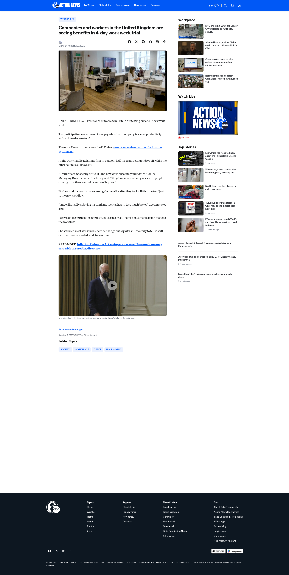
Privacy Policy (51, 562)
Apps (89, 531)
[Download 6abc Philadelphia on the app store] (218, 551)
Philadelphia (105, 5)
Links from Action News (175, 531)
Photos (90, 526)
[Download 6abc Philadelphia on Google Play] (235, 551)
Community (220, 536)
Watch (90, 521)
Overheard (168, 526)
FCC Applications (183, 562)
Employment (220, 531)
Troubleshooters (171, 512)
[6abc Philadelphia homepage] (66, 5)
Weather (91, 512)
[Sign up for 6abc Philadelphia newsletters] (71, 551)
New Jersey (140, 5)
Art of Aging (169, 536)
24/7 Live (89, 5)
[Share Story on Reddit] (143, 41)
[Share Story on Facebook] (129, 41)
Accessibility (220, 526)
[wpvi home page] (53, 507)
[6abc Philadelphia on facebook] (49, 551)
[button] (48, 5)
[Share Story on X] (136, 41)
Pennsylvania (122, 5)
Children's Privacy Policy (88, 562)
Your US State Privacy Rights (112, 562)
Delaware (155, 5)
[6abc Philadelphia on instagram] (64, 551)
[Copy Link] (164, 41)
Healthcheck (169, 521)
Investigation (169, 507)
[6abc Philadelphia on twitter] (57, 551)
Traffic (90, 517)
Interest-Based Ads (146, 562)
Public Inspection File (164, 562)
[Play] (208, 118)
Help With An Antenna (225, 541)
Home (90, 507)
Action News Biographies (226, 512)
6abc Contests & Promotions (228, 517)
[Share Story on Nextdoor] (150, 41)
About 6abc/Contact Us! (226, 507)
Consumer (168, 517)
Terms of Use (131, 562)
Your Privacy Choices (68, 562)
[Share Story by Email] (157, 41)
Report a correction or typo (70, 329)
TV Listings (219, 521)
